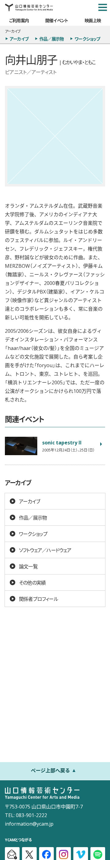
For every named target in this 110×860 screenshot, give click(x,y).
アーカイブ (19, 39)
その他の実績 (32, 582)
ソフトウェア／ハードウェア (45, 550)
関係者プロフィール (38, 598)
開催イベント (56, 20)
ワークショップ (87, 39)
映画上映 (93, 20)
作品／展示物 (51, 39)
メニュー (102, 7)
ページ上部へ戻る (50, 770)
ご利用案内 (19, 20)
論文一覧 (28, 566)
